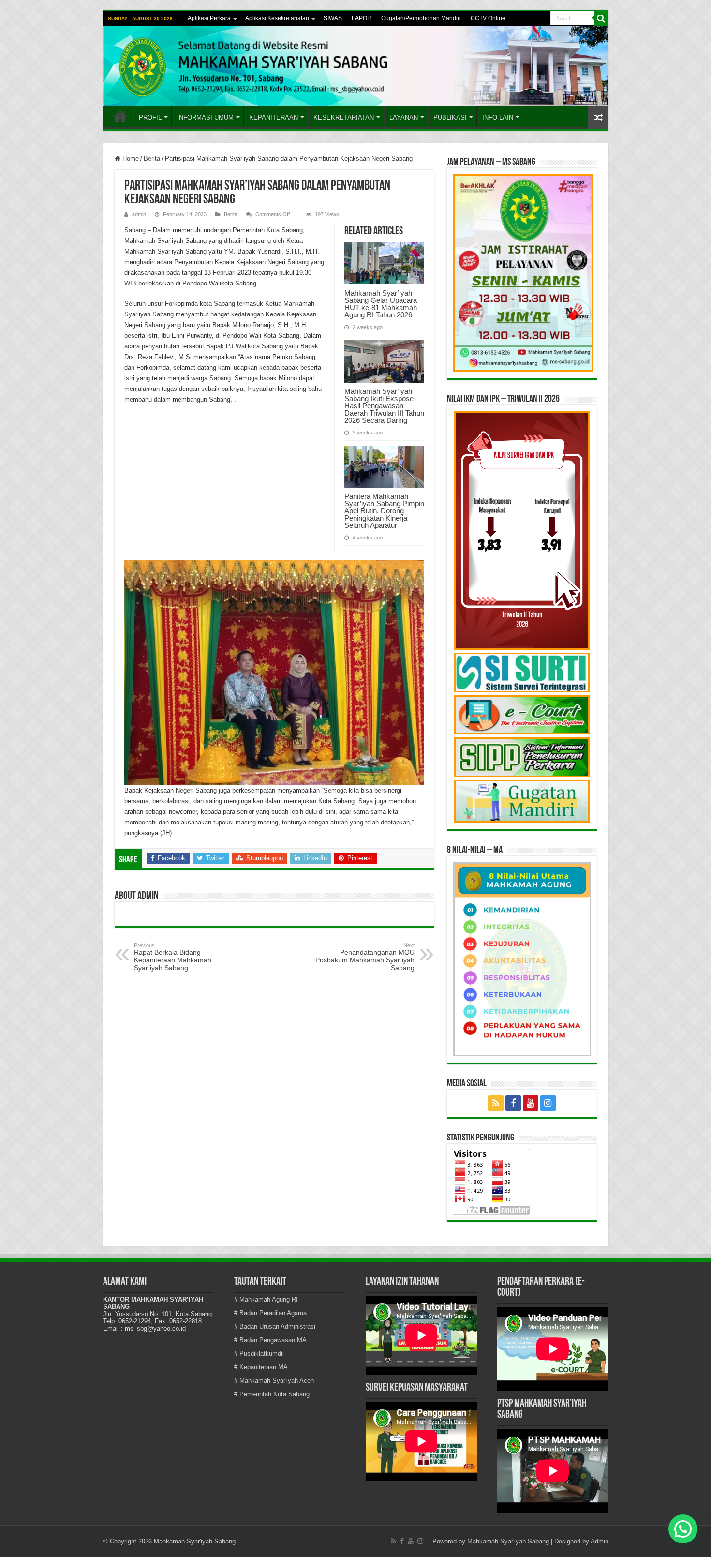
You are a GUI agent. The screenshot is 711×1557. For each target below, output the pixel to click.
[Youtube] (530, 1103)
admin (139, 214)
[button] (682, 1528)
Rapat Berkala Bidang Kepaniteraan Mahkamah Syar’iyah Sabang (172, 957)
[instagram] (548, 1103)
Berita (152, 158)
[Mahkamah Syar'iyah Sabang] (355, 66)
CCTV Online (488, 18)
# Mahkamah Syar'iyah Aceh (274, 1380)
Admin (599, 1541)
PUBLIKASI (450, 117)
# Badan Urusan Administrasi (274, 1326)
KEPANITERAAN (273, 117)
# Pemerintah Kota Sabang (272, 1394)
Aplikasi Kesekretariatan (277, 18)
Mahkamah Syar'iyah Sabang (508, 1541)
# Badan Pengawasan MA (270, 1340)
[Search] (601, 18)
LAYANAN (403, 117)
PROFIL (150, 117)
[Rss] (496, 1103)
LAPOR (361, 18)
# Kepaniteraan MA (261, 1367)
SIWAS (333, 18)
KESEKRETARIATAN (343, 117)
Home (120, 116)
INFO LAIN (497, 117)
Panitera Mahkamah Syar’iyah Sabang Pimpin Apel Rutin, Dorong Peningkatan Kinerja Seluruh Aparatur (384, 510)
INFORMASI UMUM (205, 117)
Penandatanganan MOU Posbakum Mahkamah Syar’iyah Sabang (365, 957)
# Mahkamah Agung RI (266, 1299)
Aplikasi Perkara (209, 18)
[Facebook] (513, 1103)
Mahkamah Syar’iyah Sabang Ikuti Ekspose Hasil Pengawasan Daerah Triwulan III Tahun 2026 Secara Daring (384, 405)
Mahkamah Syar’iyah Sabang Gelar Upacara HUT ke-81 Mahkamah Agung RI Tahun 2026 (380, 304)
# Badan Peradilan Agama (270, 1313)
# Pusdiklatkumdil (259, 1353)
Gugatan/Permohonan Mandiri (421, 18)
